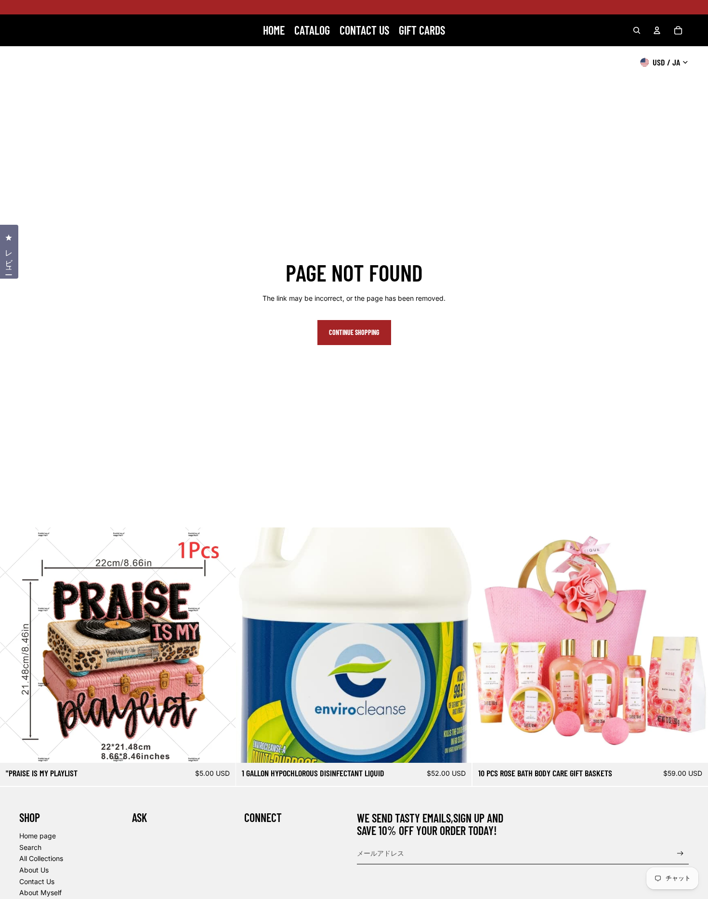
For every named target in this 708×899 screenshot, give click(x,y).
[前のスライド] (14, 645)
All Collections (41, 858)
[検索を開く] (636, 30)
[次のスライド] (221, 645)
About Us (34, 870)
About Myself (40, 892)
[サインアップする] (680, 853)
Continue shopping (354, 332)
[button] (707, 898)
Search (30, 847)
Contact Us (36, 881)
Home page (37, 836)
